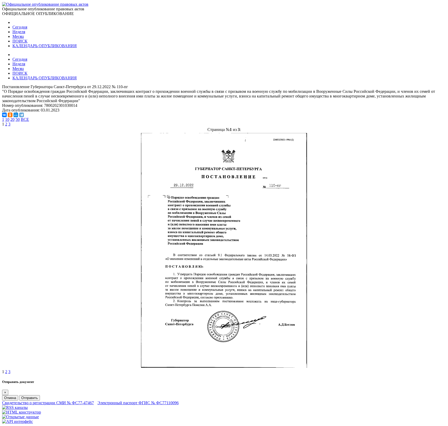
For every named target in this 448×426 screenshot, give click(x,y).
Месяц (18, 36)
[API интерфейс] (17, 421)
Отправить (29, 398)
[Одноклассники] (10, 115)
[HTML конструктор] (21, 412)
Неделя (18, 32)
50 (18, 119)
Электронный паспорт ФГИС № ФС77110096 (138, 403)
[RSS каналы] (15, 407)
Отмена (10, 398)
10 (7, 119)
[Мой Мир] (15, 115)
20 (12, 119)
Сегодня (19, 27)
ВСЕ (25, 119)
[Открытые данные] (20, 417)
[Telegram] (21, 115)
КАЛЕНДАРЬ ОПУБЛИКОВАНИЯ (44, 46)
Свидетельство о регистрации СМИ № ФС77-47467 (48, 403)
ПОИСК (19, 41)
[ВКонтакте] (4, 115)
